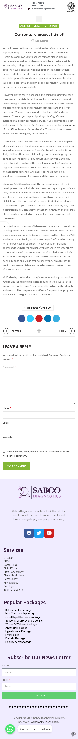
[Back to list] (39, 331)
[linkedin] (47, 318)
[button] (39, 19)
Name (7, 408)
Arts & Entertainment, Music (39, 25)
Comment (9, 367)
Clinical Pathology (14, 575)
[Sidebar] (4, 226)
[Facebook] (21, 318)
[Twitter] (30, 318)
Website (8, 436)
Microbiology (11, 582)
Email (6, 422)
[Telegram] (56, 318)
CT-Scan (8, 557)
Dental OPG (10, 564)
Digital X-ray (10, 568)
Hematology (11, 579)
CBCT (7, 561)
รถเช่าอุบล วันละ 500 (38, 307)
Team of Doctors (13, 589)
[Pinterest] (39, 318)
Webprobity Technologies (45, 722)
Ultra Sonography (14, 571)
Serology (9, 586)
